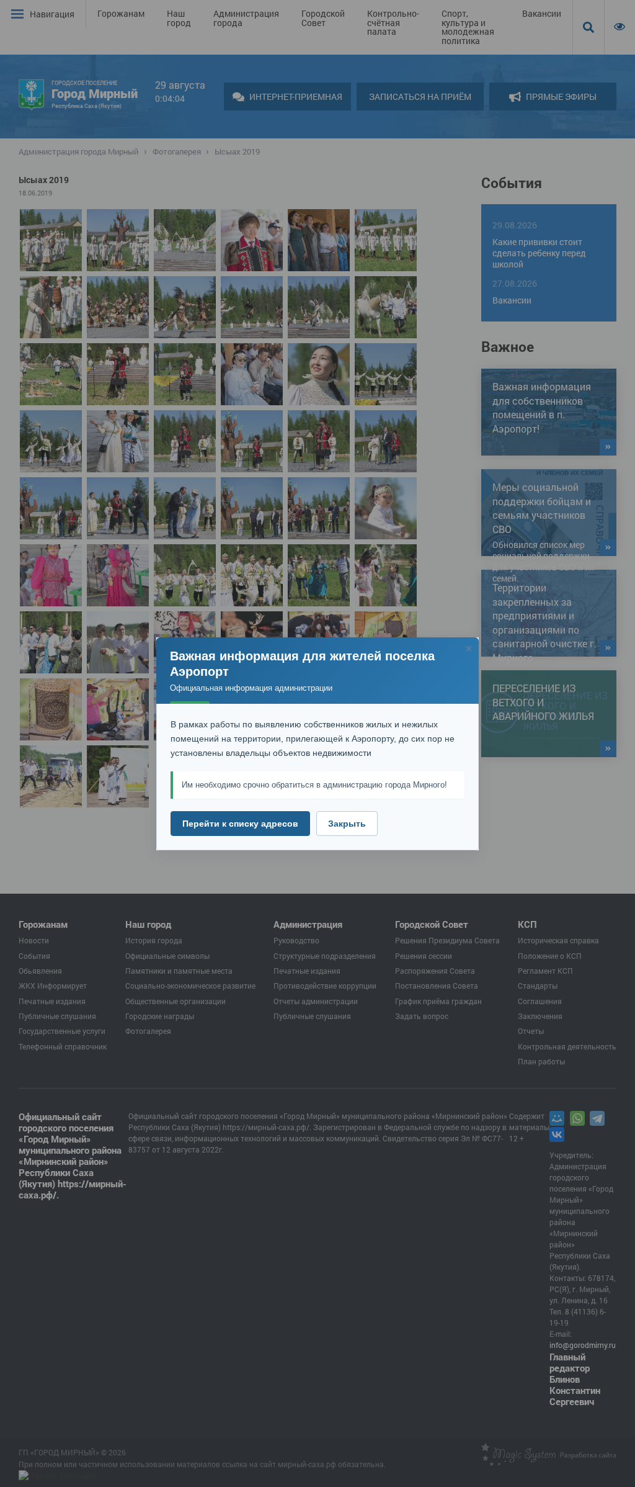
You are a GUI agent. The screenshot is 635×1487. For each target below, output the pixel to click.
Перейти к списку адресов (240, 824)
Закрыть (347, 824)
